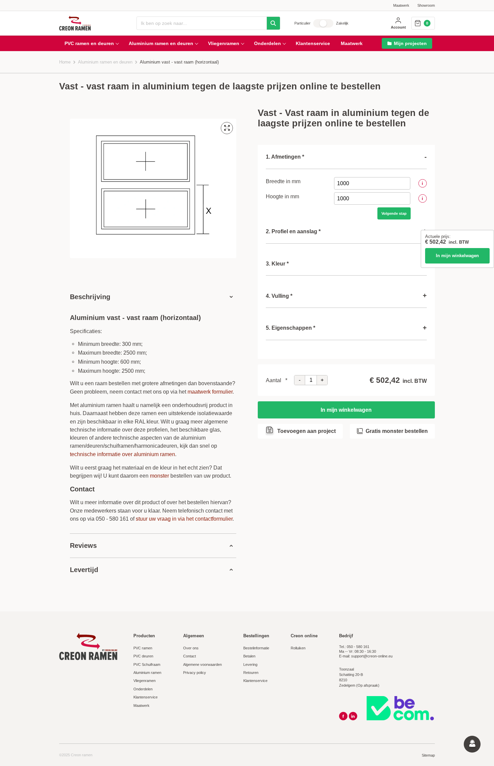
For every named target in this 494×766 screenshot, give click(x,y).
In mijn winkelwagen (457, 255)
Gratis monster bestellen (397, 431)
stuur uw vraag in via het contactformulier (184, 519)
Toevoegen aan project (306, 431)
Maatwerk (401, 5)
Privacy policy (194, 673)
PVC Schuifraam (146, 664)
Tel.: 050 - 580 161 (354, 647)
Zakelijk (342, 23)
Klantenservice (145, 697)
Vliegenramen (144, 681)
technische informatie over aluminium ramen (122, 454)
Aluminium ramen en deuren (105, 62)
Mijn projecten (410, 43)
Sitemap (428, 755)
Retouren (250, 673)
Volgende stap (394, 213)
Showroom (426, 5)
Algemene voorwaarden (202, 664)
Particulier (302, 23)
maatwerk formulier (210, 392)
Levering (250, 664)
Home (65, 62)
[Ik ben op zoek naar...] (273, 23)
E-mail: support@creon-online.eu (366, 656)
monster (159, 476)
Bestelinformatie (256, 648)
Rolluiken (298, 648)
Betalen (249, 656)
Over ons (191, 648)
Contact (189, 656)
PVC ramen (142, 648)
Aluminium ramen (147, 673)
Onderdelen (143, 689)
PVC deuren (143, 656)
